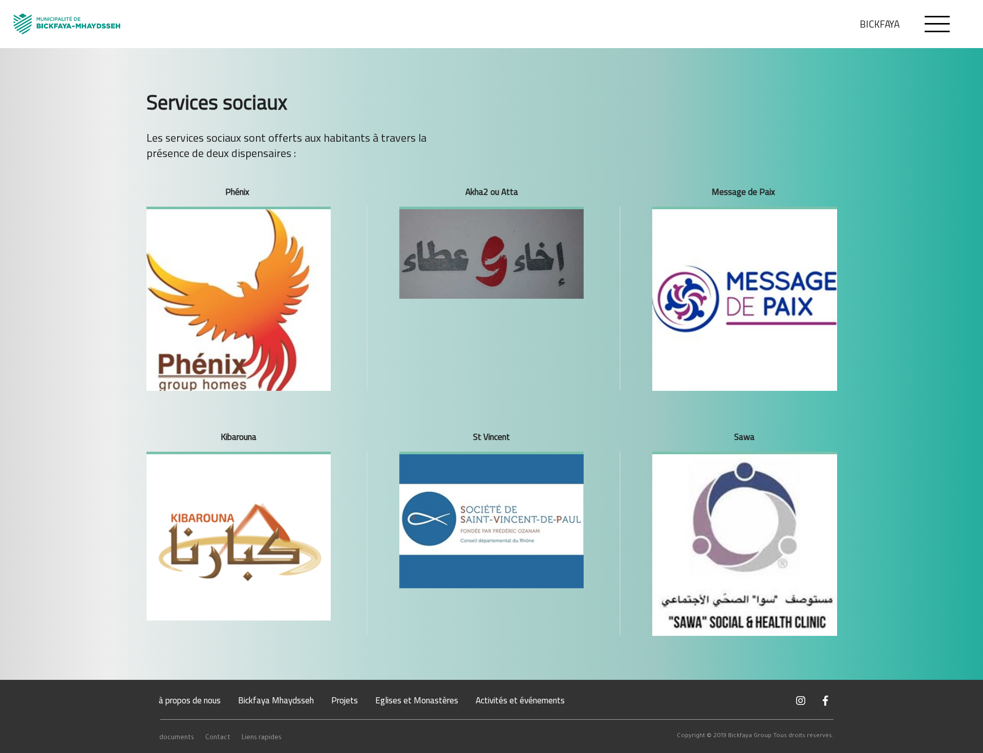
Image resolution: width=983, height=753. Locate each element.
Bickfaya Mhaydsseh (276, 700)
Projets (344, 700)
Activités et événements (520, 700)
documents (176, 738)
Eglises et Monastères (416, 700)
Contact (217, 738)
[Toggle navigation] (937, 24)
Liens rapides (262, 738)
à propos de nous (190, 700)
